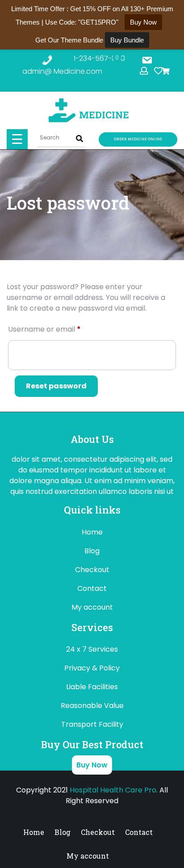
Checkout (92, 570)
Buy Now (92, 765)
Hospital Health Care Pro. (114, 790)
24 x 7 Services (92, 649)
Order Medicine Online (138, 139)
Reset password (56, 386)
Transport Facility (92, 724)
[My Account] (145, 70)
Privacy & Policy (92, 668)
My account (92, 607)
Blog (92, 551)
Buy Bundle (127, 40)
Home (92, 532)
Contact (92, 588)
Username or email (59, 329)
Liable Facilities (92, 687)
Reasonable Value (92, 705)
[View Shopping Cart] (174, 71)
